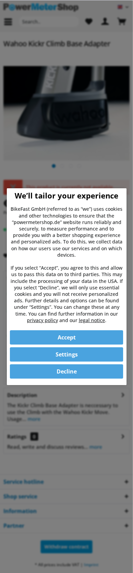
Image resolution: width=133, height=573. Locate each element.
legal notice (92, 320)
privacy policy (42, 320)
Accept (67, 337)
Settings (67, 354)
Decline (67, 371)
